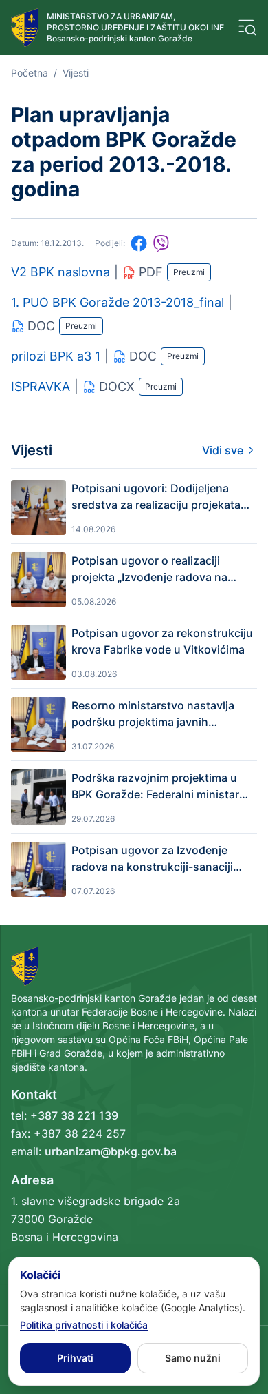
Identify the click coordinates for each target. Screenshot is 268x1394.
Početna (29, 73)
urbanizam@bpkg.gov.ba (111, 1151)
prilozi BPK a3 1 (55, 356)
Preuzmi (189, 272)
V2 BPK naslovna (60, 272)
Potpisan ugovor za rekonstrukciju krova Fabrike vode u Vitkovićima (162, 641)
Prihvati (75, 1358)
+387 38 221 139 (74, 1115)
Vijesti (76, 73)
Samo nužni (193, 1358)
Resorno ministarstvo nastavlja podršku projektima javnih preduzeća (152, 714)
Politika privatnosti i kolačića (84, 1325)
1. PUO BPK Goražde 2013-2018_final (117, 302)
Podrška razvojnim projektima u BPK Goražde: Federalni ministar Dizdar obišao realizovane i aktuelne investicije (155, 786)
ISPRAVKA (40, 386)
